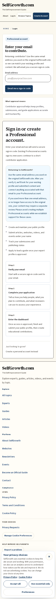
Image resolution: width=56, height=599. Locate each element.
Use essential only (40, 583)
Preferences (28, 592)
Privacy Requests (10, 527)
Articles (6, 419)
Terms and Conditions (13, 505)
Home (6, 28)
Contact (6, 480)
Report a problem (13, 549)
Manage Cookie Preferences (18, 535)
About (5, 16)
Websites (7, 448)
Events (5, 464)
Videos (5, 427)
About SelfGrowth (11, 440)
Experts (6, 403)
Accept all (15, 583)
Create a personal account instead (22, 351)
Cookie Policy (9, 513)
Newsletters (8, 456)
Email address (11, 72)
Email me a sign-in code (19, 88)
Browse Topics (24, 16)
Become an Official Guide (15, 472)
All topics (7, 395)
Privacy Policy (9, 497)
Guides (5, 411)
